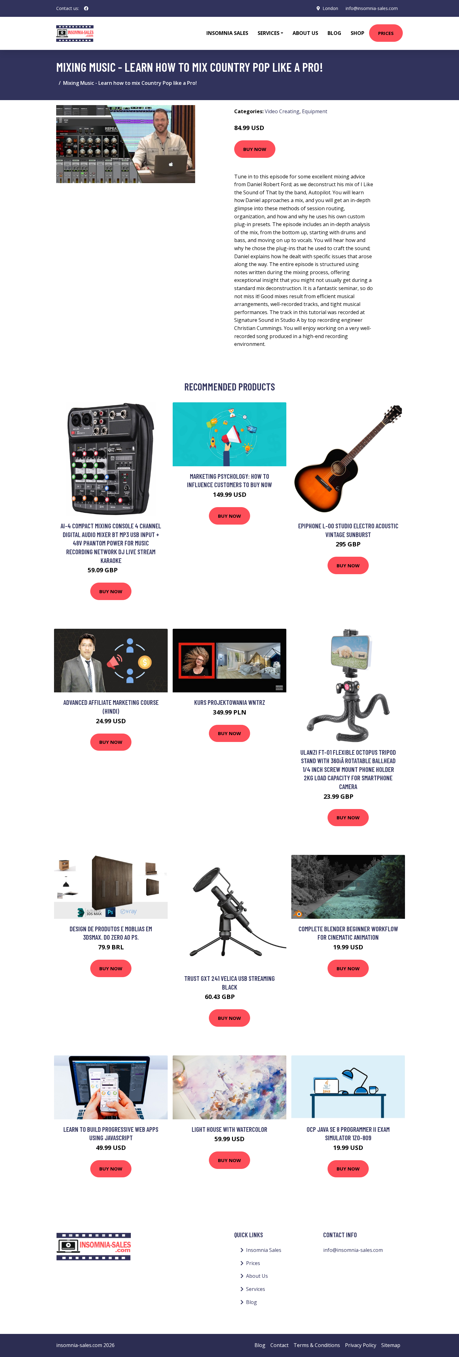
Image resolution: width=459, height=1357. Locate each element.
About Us (305, 33)
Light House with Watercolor (229, 1129)
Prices (386, 33)
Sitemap (390, 1345)
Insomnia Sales (227, 33)
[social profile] (86, 8)
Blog (334, 33)
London (330, 8)
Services (255, 1289)
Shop (357, 33)
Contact (279, 1345)
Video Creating (282, 111)
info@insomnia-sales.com (372, 8)
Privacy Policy (360, 1345)
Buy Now (254, 149)
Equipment (314, 111)
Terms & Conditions (317, 1345)
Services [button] (268, 33)
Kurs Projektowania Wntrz (229, 702)
